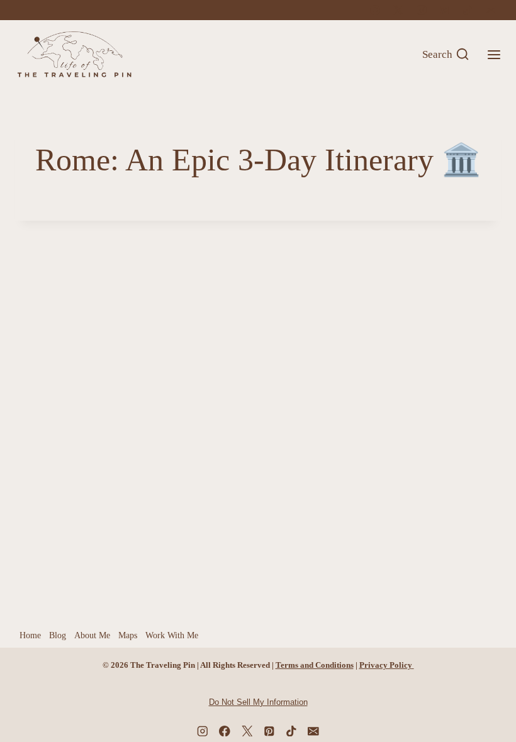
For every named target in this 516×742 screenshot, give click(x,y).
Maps (127, 635)
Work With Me (171, 635)
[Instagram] (422, 10)
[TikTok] (467, 10)
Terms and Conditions (315, 665)
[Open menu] (494, 54)
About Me (92, 635)
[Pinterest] (444, 10)
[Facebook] (375, 10)
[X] (398, 10)
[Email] (491, 10)
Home (30, 635)
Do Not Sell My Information (258, 702)
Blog (57, 635)
